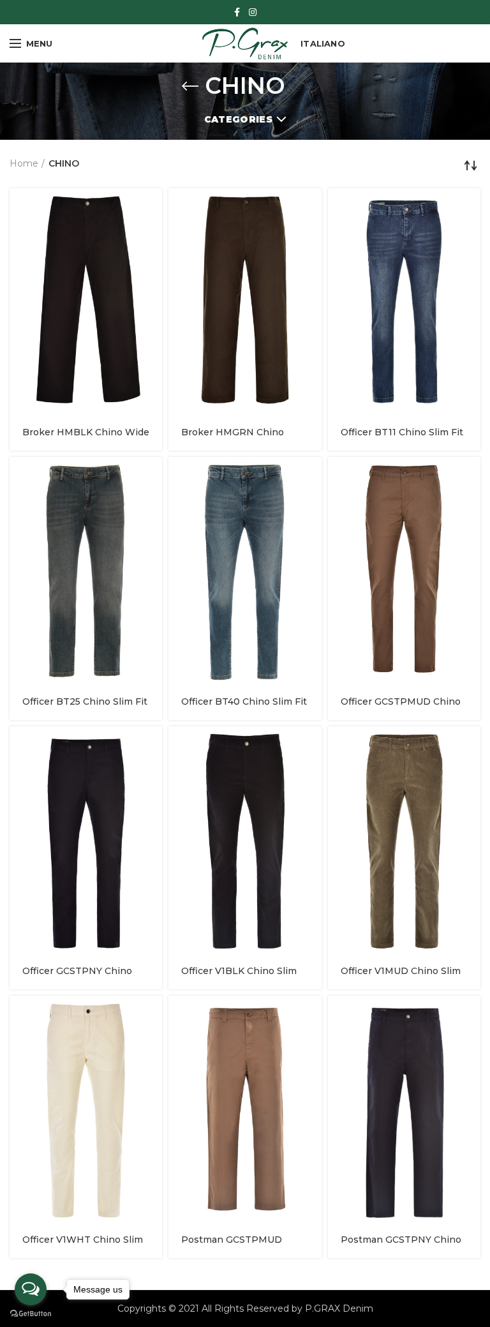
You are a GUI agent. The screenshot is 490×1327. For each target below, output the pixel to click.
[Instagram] (252, 12)
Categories (238, 119)
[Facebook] (237, 12)
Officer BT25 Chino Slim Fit (84, 701)
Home (24, 163)
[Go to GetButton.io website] (30, 1314)
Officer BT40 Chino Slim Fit (244, 701)
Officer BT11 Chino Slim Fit (402, 432)
